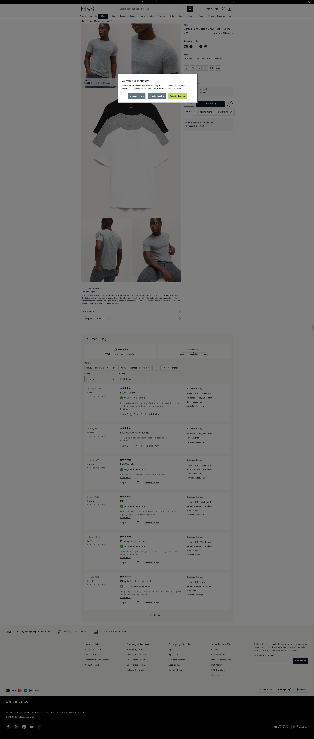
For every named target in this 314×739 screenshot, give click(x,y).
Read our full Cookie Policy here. (168, 88)
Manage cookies (137, 96)
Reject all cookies (157, 96)
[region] (158, 88)
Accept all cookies (178, 96)
